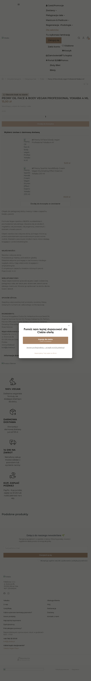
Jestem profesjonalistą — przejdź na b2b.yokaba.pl (45, 347)
